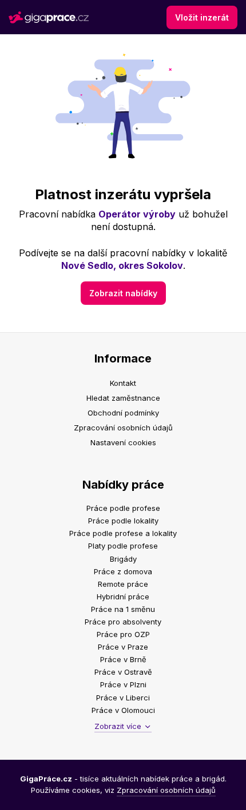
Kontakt (123, 383)
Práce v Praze (123, 646)
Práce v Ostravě (123, 671)
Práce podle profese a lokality (123, 533)
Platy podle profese (123, 545)
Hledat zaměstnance (123, 397)
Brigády (123, 558)
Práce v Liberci (123, 697)
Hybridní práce (123, 596)
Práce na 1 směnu (123, 609)
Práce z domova (123, 571)
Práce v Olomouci (123, 710)
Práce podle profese (123, 508)
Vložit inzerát (202, 17)
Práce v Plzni (123, 684)
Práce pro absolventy (123, 621)
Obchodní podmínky (123, 412)
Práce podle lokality (123, 520)
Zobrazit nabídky (123, 293)
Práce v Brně (123, 659)
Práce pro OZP (123, 634)
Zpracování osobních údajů (123, 427)
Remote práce (123, 584)
